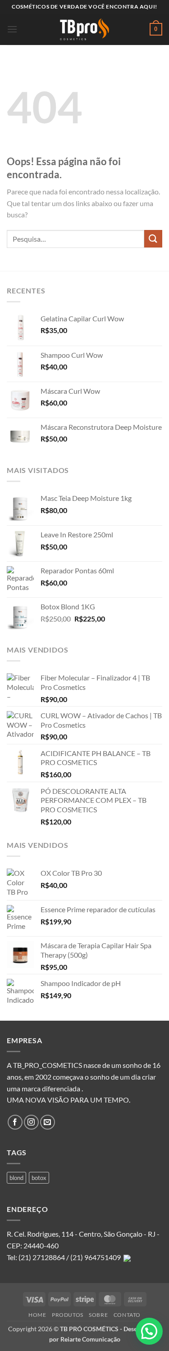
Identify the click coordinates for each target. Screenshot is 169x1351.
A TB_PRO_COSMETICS (44, 1065)
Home (37, 1314)
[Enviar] (153, 239)
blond (16, 1177)
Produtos (67, 1314)
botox (39, 1177)
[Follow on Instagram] (31, 1122)
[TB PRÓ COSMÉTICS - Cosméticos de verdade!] (85, 29)
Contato (127, 1314)
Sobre (98, 1314)
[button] (12, 29)
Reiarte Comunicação (90, 1339)
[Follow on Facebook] (15, 1122)
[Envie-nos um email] (47, 1122)
